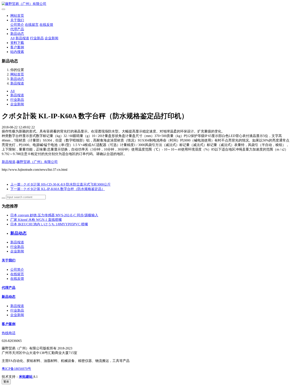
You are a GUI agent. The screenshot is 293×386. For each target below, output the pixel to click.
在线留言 (32, 24)
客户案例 (17, 47)
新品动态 (17, 33)
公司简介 (17, 24)
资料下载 (17, 43)
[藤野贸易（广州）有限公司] (146, 4)
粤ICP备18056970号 (16, 369)
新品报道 (22, 38)
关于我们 (17, 20)
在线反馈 (46, 24)
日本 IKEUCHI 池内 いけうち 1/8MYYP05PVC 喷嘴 (49, 224)
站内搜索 (17, 52)
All (12, 38)
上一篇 (60, 184)
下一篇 (57, 189)
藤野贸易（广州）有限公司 (37, 162)
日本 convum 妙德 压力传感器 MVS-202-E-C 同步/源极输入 (54, 215)
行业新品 (37, 38)
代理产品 (17, 29)
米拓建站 (26, 376)
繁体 (6, 381)
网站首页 (17, 15)
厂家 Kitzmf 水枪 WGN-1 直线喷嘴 (36, 219)
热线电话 (8, 333)
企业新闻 (51, 38)
